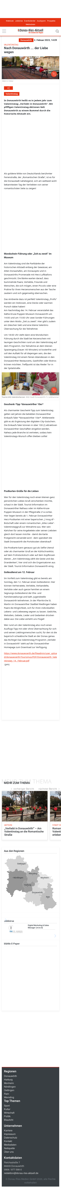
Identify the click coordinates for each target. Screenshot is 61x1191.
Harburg (8, 1079)
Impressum (10, 1134)
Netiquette (9, 1148)
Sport (7, 1105)
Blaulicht (8, 1119)
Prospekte (51, 21)
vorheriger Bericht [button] (23, 788)
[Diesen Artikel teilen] (8, 88)
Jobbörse (19, 21)
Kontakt (8, 1141)
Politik (7, 1116)
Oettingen (9, 1090)
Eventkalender (29, 21)
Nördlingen (10, 1086)
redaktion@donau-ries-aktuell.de (21, 1173)
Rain (6, 1093)
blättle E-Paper (12, 943)
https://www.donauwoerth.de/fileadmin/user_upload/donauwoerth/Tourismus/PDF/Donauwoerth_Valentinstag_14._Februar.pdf (30, 657)
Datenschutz (10, 1137)
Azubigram (41, 21)
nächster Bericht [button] (47, 788)
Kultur (7, 1109)
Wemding (9, 1097)
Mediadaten (30, 24)
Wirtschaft (9, 1112)
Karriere (8, 1130)
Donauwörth (10, 1076)
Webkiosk (10, 21)
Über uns (9, 1151)
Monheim (9, 1083)
